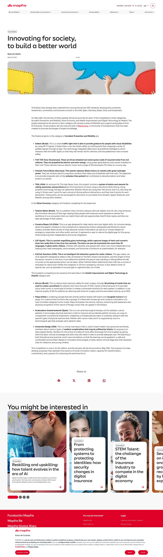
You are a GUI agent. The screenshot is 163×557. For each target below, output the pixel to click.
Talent (131, 12)
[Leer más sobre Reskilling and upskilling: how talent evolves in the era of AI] (37, 487)
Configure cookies (22, 552)
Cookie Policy (20, 547)
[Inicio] (17, 5)
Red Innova (83, 126)
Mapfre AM (87, 520)
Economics (149, 12)
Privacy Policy (126, 524)
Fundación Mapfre (21, 515)
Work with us (88, 524)
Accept (143, 552)
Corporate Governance (69, 12)
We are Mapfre (14, 12)
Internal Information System (132, 520)
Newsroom (114, 12)
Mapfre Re (15, 521)
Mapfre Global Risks (22, 526)
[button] (152, 5)
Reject (130, 552)
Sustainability (94, 12)
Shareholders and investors (40, 12)
